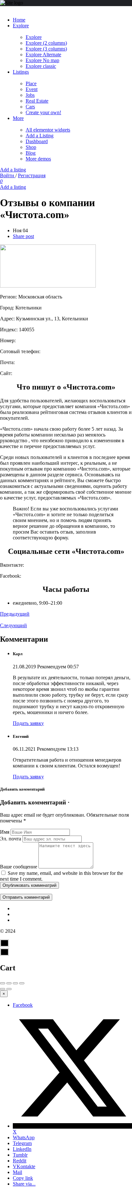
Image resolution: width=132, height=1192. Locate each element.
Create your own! (43, 112)
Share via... (24, 1184)
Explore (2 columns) (46, 43)
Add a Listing (40, 135)
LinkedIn (22, 1149)
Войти (7, 175)
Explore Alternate (43, 54)
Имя (4, 832)
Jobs (30, 95)
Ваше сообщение (18, 866)
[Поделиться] (9, 983)
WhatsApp (24, 1137)
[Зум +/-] (21, 983)
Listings (21, 72)
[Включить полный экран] (15, 983)
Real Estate (37, 101)
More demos (38, 158)
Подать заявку (28, 723)
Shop (31, 147)
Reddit (19, 1160)
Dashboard (37, 141)
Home (19, 20)
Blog (31, 153)
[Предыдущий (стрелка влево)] (2, 989)
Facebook (23, 1005)
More (18, 118)
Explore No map (42, 60)
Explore (21, 25)
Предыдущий (14, 614)
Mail (17, 1172)
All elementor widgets (48, 130)
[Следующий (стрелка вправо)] (9, 989)
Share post (23, 236)
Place (31, 83)
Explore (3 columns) (46, 48)
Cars (30, 106)
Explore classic (41, 66)
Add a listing (13, 169)
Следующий (13, 625)
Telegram (22, 1143)
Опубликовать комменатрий (29, 885)
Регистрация (31, 175)
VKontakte (24, 1166)
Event (31, 89)
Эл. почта (10, 838)
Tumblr (20, 1155)
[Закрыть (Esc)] (2, 983)
